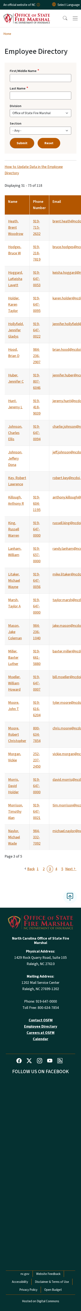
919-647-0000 (36, 529)
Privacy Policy (28, 1289)
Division (15, 106)
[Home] (26, 14)
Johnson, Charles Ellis (15, 433)
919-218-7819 (36, 253)
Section (15, 123)
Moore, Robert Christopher (17, 734)
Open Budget (53, 1289)
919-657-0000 (36, 555)
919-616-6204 (36, 709)
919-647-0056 (36, 580)
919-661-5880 (36, 657)
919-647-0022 (36, 330)
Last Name (18, 88)
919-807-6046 (36, 381)
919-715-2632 (36, 227)
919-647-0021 (36, 811)
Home (7, 34)
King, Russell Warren (13, 529)
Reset (48, 143)
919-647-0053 (36, 279)
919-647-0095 (36, 304)
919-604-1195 (36, 503)
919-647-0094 (36, 433)
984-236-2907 (36, 356)
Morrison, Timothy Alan (15, 811)
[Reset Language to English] (54, 5)
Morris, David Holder (13, 786)
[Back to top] (70, 897)
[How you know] (38, 5)
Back (31, 869)
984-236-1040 (36, 632)
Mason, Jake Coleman (15, 632)
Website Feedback (48, 1274)
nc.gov (25, 1274)
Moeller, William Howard (14, 683)
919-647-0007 (36, 683)
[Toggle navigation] (75, 18)
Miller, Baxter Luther (13, 657)
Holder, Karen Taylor (13, 304)
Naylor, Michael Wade (14, 837)
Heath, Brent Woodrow (15, 227)
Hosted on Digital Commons (40, 1301)
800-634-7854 (36, 734)
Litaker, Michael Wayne (14, 580)
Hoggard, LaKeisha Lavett (15, 279)
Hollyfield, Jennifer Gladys (16, 330)
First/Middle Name (23, 71)
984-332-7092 (36, 837)
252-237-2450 (36, 760)
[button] (62, 18)
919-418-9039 (36, 407)
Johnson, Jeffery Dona (15, 458)
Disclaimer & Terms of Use (52, 1281)
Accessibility (20, 1281)
